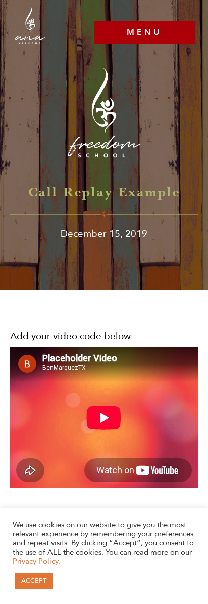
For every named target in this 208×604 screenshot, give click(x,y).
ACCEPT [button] (33, 580)
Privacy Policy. (36, 561)
